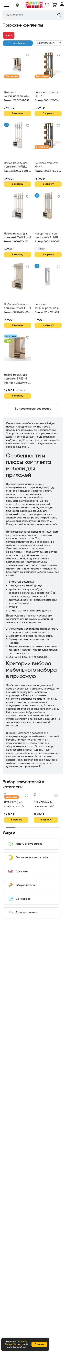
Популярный (12, 76)
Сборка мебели (26, 885)
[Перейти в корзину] (54, 6)
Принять (39, 1344)
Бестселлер (42, 76)
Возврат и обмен (26, 912)
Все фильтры (20, 43)
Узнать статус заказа (29, 844)
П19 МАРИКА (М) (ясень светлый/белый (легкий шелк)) (44, 804)
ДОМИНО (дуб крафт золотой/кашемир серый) (14, 804)
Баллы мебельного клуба (32, 857)
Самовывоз (23, 899)
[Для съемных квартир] (6, 125)
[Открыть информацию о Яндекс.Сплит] (16, 104)
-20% (8, 341)
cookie (24, 1341)
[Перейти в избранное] (47, 6)
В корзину (17, 113)
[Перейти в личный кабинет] (62, 6)
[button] (17, 5)
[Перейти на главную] (34, 5)
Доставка (22, 871)
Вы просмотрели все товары (33, 409)
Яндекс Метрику (13, 1344)
